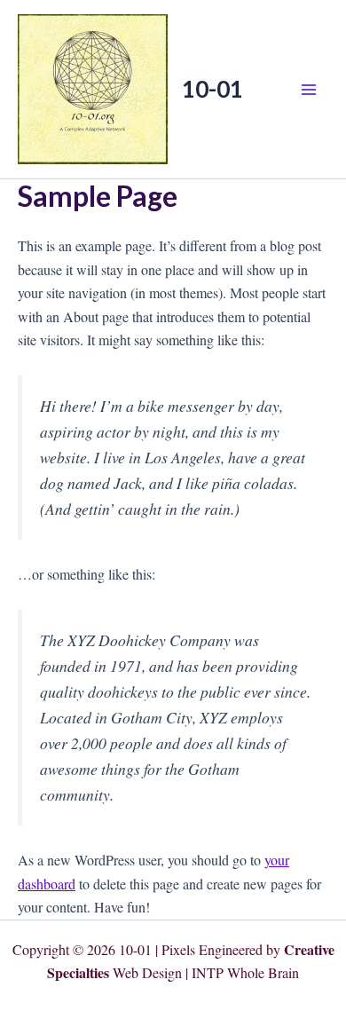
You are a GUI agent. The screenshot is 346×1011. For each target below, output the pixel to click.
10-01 (212, 89)
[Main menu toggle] (308, 89)
